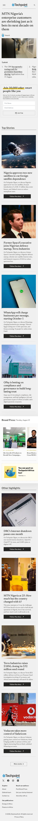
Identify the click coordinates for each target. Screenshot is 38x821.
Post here (21, 475)
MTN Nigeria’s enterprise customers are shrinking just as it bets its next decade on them (17, 21)
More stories (19, 764)
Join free (20, 113)
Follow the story (15, 196)
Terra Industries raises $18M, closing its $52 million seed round (16, 666)
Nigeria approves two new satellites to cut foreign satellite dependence (18, 176)
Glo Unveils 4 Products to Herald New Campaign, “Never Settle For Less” (12, 454)
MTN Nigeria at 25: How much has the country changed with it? (17, 598)
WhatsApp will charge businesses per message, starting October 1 (16, 315)
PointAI (7, 35)
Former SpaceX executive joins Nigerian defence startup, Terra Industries (17, 246)
